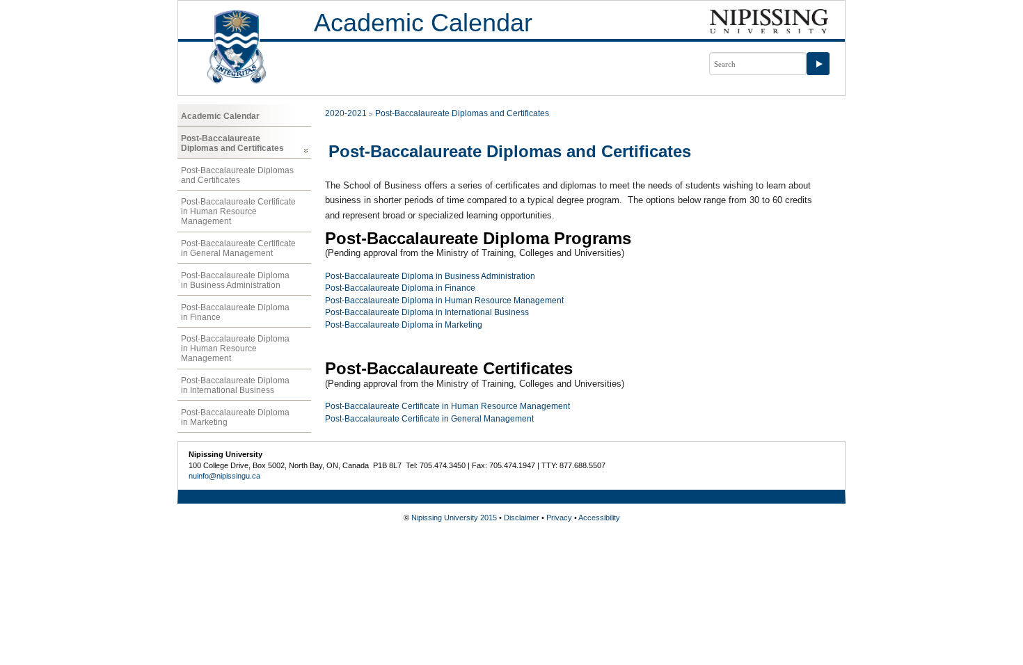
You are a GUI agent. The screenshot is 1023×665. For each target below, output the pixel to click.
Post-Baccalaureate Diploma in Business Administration (235, 280)
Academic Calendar (423, 22)
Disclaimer (521, 517)
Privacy (559, 517)
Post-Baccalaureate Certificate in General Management (238, 248)
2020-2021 (346, 113)
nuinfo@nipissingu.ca (224, 476)
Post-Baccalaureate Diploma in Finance (235, 312)
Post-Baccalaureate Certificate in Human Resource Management (238, 211)
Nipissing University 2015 (454, 517)
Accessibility (599, 517)
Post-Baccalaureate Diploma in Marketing (235, 417)
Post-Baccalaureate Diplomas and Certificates (232, 143)
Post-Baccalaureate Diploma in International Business (235, 385)
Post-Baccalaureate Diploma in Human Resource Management (235, 348)
